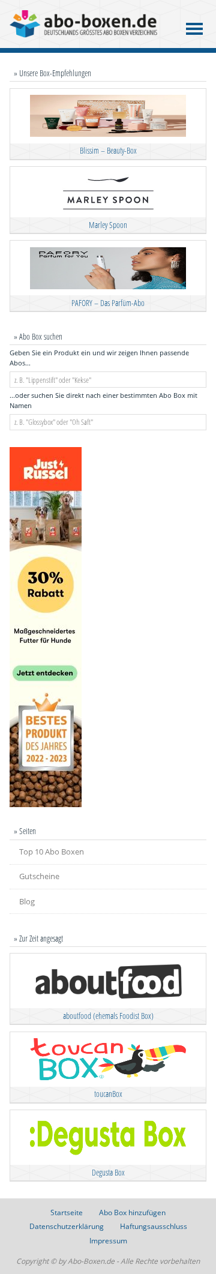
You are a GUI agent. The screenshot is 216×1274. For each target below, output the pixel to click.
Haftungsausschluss (153, 1226)
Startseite (66, 1212)
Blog (27, 901)
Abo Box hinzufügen (132, 1212)
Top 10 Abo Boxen (51, 851)
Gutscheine (39, 876)
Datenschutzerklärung (66, 1226)
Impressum (108, 1241)
